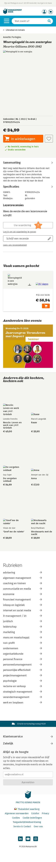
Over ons (38, 826)
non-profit (9, 642)
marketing (9, 632)
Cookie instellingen (32, 818)
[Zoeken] (49, 21)
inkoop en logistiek (14, 605)
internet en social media (17, 610)
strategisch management (17, 691)
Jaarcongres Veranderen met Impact (25, 334)
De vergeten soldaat (10, 479)
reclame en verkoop (14, 686)
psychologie (10, 680)
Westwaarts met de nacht (41, 533)
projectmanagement (15, 675)
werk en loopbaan (13, 702)
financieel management (17, 599)
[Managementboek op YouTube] (28, 838)
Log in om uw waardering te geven (19, 232)
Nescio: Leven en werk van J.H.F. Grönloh (12, 425)
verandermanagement (16, 697)
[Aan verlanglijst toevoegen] (49, 139)
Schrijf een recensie (17, 238)
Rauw (34, 422)
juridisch (8, 621)
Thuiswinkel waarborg (28, 809)
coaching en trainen (14, 583)
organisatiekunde (13, 653)
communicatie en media (17, 588)
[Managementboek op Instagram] (35, 838)
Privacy (45, 813)
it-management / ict (14, 615)
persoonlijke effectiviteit (16, 670)
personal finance (12, 659)
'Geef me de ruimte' (13, 531)
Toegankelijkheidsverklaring (27, 822)
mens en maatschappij (16, 637)
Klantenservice (13, 736)
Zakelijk (8, 743)
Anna (34, 478)
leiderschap (9, 626)
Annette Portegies (12, 37)
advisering (9, 572)
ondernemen (10, 648)
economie (8, 594)
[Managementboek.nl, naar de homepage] (12, 13)
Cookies (16, 818)
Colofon (35, 813)
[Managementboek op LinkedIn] (20, 838)
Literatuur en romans (15, 30)
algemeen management (17, 577)
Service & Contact (22, 826)
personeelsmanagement (17, 664)
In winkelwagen (23, 139)
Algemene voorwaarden (16, 813)
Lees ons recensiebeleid (15, 245)
